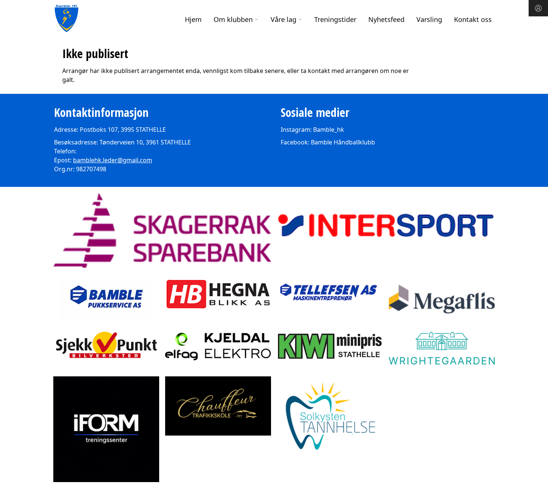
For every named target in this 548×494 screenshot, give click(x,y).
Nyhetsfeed (386, 19)
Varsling (429, 19)
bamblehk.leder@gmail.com (112, 160)
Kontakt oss (473, 19)
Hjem (193, 19)
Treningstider (335, 19)
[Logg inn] (538, 8)
